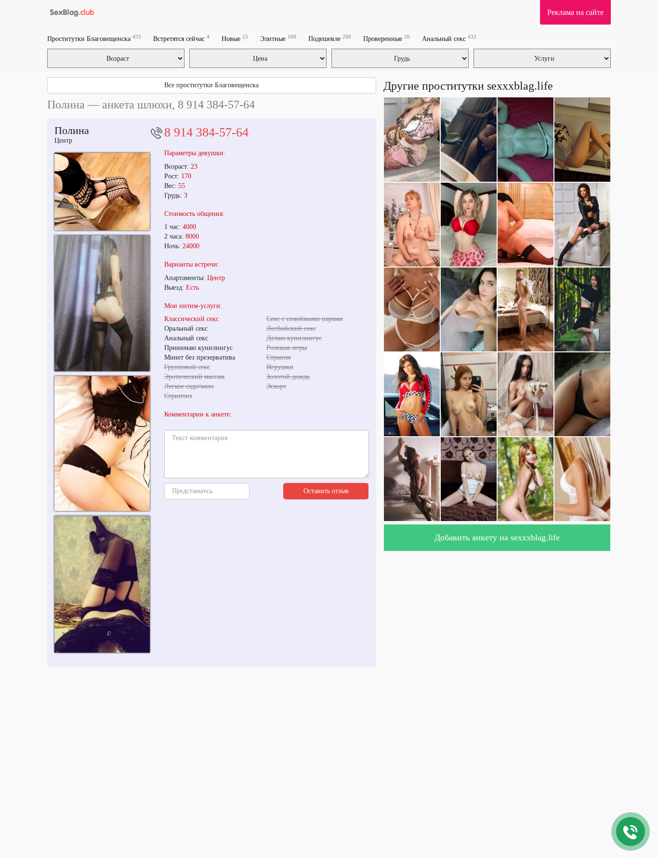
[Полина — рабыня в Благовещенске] (102, 303)
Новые (235, 38)
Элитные (278, 38)
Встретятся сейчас (181, 38)
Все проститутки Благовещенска (211, 85)
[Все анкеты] (71, 12)
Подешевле (329, 38)
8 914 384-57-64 (206, 132)
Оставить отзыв (326, 491)
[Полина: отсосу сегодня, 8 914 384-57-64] (102, 191)
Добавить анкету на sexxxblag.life (497, 537)
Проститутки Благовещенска (94, 38)
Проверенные (386, 38)
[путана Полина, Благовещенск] (102, 443)
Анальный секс (449, 38)
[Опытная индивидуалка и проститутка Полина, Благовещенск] (102, 584)
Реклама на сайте (575, 12)
